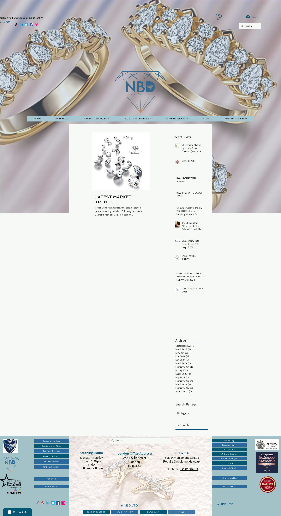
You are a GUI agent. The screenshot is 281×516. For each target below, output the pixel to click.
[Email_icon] (26, 24)
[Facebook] (31, 24)
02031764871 (36, 17)
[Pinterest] (43, 503)
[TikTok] (16, 24)
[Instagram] (36, 24)
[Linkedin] (21, 24)
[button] (219, 17)
